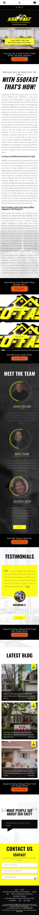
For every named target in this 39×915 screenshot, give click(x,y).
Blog (7, 894)
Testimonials (12, 900)
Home (16, 889)
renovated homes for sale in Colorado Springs (19, 221)
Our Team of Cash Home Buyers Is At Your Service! (16, 892)
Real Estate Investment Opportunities (22, 894)
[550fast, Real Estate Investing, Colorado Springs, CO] (33, 892)
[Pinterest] (22, 7)
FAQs (20, 900)
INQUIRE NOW (20, 542)
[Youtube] (19, 7)
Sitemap (21, 910)
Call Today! (19, 59)
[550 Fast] (19, 18)
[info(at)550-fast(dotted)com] (34, 3)
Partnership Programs (19, 896)
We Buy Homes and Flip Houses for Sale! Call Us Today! (19, 898)
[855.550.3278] (19, 2)
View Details (19, 308)
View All (19, 527)
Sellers (22, 889)
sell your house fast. (30, 273)
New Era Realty (27, 908)
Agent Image (19, 911)
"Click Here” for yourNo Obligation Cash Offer (19, 41)
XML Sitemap (27, 900)
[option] (20, 589)
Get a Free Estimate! (19, 288)
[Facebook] (16, 7)
